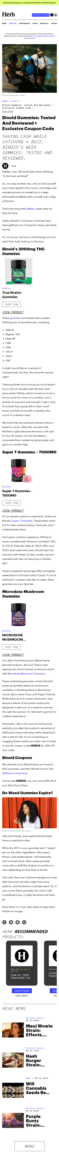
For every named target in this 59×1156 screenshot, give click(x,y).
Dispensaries (24, 23)
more (29, 1146)
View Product (13, 312)
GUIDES (54, 23)
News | (30, 1078)
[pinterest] (17, 922)
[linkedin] (24, 922)
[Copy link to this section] (53, 248)
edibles (30, 208)
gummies (15, 317)
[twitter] (11, 922)
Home (5, 101)
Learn (15, 101)
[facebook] (4, 922)
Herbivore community (14, 773)
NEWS (4, 23)
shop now (11, 304)
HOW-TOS (12, 23)
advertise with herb (41, 15)
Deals (35, 23)
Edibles (6, 288)
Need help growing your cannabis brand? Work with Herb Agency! (29, 3)
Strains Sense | (36, 1018)
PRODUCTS (44, 23)
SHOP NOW (21, 990)
